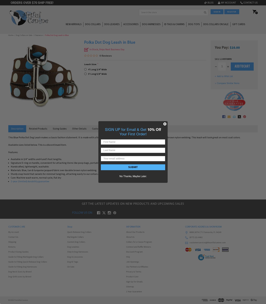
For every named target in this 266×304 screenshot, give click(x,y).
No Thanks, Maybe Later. (133, 176)
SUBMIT (133, 167)
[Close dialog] (164, 123)
